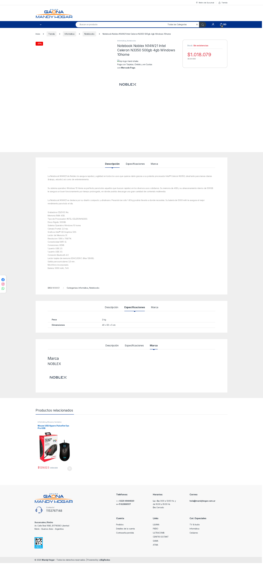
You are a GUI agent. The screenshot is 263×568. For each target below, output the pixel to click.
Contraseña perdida (125, 533)
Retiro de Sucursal (206, 3)
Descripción (112, 164)
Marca (154, 164)
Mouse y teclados (54, 422)
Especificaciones (135, 164)
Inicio (38, 34)
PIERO (155, 528)
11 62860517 (125, 504)
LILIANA (156, 524)
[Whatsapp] (3, 288)
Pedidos (120, 524)
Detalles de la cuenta (125, 528)
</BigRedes (104, 560)
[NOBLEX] (127, 84)
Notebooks (89, 34)
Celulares (194, 533)
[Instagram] (3, 284)
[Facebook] (3, 279)
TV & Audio (195, 524)
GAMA (155, 541)
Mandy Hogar (48, 560)
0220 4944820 (126, 501)
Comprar (68, 468)
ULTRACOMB (159, 533)
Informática (69, 34)
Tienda (224, 3)
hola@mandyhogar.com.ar (202, 501)
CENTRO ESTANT (161, 537)
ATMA (155, 545)
